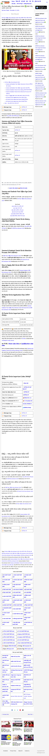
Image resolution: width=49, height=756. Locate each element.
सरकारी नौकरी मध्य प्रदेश (18, 613)
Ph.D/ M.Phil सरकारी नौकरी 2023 (25, 642)
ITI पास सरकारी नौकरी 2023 (23, 631)
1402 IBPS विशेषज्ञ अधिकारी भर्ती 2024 (17, 215)
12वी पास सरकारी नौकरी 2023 (9, 642)
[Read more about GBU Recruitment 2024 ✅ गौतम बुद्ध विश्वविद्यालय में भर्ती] (29, 737)
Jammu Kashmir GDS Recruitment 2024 (23, 555)
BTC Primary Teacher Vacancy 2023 (27, 696)
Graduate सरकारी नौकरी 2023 (24, 637)
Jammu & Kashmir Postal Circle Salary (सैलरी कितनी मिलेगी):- (19, 89)
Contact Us (27, 750)
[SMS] (22, 710)
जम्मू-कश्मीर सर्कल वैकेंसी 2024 (13, 115)
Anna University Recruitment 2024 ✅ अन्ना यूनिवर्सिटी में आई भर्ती (17, 729)
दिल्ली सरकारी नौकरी (7, 589)
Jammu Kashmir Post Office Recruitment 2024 (21, 559)
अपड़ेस (27, 397)
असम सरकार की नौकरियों (18, 589)
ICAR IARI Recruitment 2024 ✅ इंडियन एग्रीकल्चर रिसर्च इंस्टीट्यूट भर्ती (17, 744)
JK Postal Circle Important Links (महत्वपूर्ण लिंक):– (16, 101)
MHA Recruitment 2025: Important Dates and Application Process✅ (40, 102)
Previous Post (5, 714)
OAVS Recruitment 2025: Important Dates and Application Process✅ (41, 94)
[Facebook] (12, 710)
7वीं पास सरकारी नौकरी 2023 (8, 634)
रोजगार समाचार (29, 704)
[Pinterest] (20, 710)
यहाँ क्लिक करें (24, 107)
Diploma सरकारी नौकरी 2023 (24, 634)
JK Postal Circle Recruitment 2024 (25, 491)
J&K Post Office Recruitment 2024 (12, 255)
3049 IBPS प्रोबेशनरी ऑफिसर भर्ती (17, 213)
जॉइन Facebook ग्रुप (27, 645)
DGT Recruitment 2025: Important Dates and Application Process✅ (40, 67)
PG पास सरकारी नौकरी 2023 (23, 640)
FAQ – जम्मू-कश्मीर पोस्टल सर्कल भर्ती (11, 103)
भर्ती (21, 208)
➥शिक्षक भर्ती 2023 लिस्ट (15, 656)
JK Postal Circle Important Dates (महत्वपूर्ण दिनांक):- (17, 99)
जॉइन (28, 400)
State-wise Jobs (14, 344)
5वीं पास (4, 631)
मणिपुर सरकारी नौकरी (29, 605)
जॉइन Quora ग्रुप (10, 648)
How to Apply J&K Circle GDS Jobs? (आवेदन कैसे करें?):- (18, 95)
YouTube (23, 338)
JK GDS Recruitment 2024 (17, 228)
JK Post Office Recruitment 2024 (10, 17)
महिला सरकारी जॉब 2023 (16, 661)
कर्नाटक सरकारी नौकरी (18, 605)
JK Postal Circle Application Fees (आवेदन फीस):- (16, 97)
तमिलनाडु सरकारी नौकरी (18, 618)
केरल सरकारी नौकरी (17, 608)
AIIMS (13, 685)
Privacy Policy (13, 750)
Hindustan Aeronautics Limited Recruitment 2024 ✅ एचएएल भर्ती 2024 (6, 743)
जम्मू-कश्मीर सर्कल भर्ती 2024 (28, 476)
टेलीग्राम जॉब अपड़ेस (23, 188)
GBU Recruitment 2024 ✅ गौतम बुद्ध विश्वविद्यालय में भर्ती (28, 743)
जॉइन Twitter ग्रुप (29, 648)
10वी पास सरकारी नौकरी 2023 (9, 640)
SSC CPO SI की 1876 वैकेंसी (17, 212)
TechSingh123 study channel (8, 340)
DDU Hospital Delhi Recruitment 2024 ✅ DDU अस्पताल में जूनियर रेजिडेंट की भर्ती (28, 730)
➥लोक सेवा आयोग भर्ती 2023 (16, 666)
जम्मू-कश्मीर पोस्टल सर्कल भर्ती (25, 17)
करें (27, 403)
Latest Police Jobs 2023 (17, 696)
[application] (32, 3)
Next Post (31, 714)
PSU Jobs (14, 702)
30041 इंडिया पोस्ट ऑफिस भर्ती (17, 206)
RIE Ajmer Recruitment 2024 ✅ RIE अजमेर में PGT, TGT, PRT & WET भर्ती (6, 730)
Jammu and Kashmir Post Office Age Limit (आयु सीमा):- (18, 87)
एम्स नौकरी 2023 (17, 685)
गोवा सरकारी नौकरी (17, 592)
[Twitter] (17, 710)
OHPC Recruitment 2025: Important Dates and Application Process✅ (41, 20)
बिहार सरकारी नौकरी (7, 592)
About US (20, 750)
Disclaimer (5, 750)
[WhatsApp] (14, 710)
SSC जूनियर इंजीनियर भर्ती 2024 (17, 210)
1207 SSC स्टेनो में (16, 208)
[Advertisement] (17, 173)
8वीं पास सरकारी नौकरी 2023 (8, 637)
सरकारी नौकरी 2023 (10, 631)
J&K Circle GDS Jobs (6, 184)
